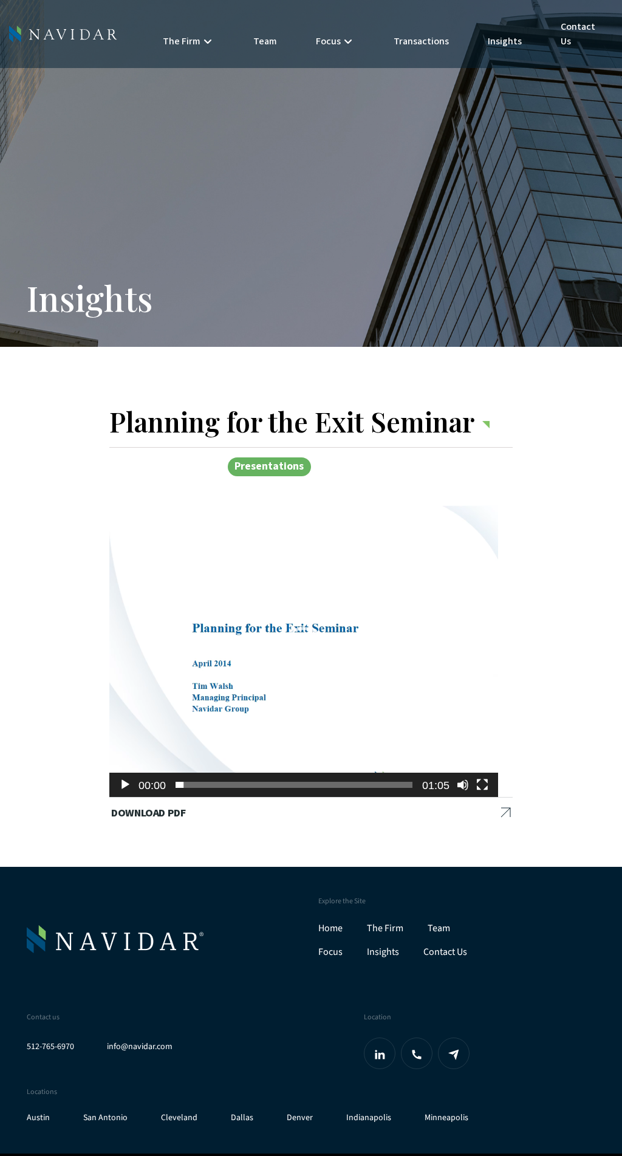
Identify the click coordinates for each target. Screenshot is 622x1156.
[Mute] (463, 785)
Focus (330, 952)
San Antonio (105, 1118)
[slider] (294, 785)
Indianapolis (368, 1118)
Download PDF (148, 813)
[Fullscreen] (482, 785)
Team (265, 41)
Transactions (421, 41)
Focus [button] (328, 41)
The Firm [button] (181, 41)
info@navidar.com (140, 1047)
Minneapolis (446, 1118)
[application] (303, 651)
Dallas (242, 1118)
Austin (38, 1118)
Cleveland (179, 1118)
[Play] (125, 785)
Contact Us (578, 34)
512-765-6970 (50, 1047)
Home (330, 928)
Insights (505, 41)
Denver (300, 1118)
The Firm (385, 928)
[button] (303, 651)
